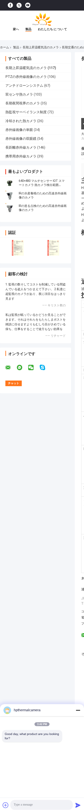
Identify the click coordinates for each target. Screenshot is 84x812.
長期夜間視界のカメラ (22, 103)
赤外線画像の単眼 (19, 130)
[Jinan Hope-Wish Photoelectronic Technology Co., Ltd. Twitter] (19, 5)
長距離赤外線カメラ (20, 147)
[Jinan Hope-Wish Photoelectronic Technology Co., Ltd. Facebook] (10, 5)
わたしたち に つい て (52, 29)
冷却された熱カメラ (20, 121)
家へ (16, 29)
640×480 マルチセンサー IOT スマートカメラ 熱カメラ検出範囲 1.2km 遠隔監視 (42, 185)
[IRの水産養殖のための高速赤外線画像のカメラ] (10, 195)
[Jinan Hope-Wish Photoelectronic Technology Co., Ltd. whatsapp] (22, 368)
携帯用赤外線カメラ (20, 156)
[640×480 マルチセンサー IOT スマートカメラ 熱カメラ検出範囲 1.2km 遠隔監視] (10, 183)
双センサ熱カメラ (19, 94)
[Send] (78, 805)
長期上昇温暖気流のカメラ (41, 47)
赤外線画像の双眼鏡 (20, 139)
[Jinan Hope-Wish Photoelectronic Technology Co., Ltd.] (42, 19)
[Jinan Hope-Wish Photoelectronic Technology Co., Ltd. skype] (45, 367)
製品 (28, 29)
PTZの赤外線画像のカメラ (26, 77)
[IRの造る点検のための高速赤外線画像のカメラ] (10, 208)
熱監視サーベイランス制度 (26, 112)
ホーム (4, 47)
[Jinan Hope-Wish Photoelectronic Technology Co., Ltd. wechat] (33, 368)
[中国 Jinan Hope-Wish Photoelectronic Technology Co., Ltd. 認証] (18, 248)
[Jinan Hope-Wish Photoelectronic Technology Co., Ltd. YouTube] (28, 5)
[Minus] (78, 710)
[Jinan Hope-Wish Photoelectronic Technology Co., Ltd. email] (10, 368)
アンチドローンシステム (24, 85)
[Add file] (6, 805)
